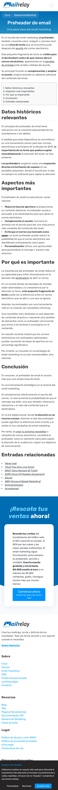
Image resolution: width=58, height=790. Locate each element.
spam (4, 235)
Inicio (4, 663)
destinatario (22, 278)
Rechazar (26, 786)
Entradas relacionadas (16, 101)
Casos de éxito (9, 722)
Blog (4, 704)
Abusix (8, 477)
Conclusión (10, 98)
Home (7, 15)
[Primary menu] (52, 5)
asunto (19, 48)
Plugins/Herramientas (13, 712)
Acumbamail (12, 488)
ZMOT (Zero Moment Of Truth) (21, 470)
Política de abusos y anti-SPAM (18, 737)
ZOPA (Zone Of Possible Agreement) (25, 474)
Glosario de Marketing (25, 15)
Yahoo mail (11, 463)
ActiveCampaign (14, 485)
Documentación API (12, 715)
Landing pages (9, 681)
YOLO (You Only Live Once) (19, 467)
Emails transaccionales (14, 678)
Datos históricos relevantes (19, 88)
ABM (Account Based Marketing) (23, 481)
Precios (5, 667)
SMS (3, 674)
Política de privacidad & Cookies (19, 741)
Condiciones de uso (12, 748)
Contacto (6, 685)
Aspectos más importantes (18, 91)
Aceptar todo (43, 786)
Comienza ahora (29, 594)
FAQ (3, 708)
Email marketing (10, 670)
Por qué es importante (16, 94)
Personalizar (13, 786)
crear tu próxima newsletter (30, 431)
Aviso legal (7, 744)
